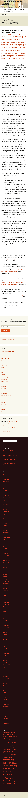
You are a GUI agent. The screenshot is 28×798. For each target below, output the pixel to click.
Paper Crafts (4, 393)
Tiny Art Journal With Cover (9, 450)
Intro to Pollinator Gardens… (9, 453)
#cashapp (12, 36)
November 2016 (6, 660)
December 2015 (6, 683)
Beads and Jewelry (5, 358)
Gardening (3, 374)
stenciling (12, 781)
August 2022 (5, 514)
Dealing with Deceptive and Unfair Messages (12, 31)
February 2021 (6, 553)
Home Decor (4, 384)
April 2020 (5, 574)
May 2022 (5, 518)
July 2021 (5, 541)
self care (13, 775)
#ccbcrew (13, 732)
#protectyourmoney (15, 39)
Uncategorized (4, 409)
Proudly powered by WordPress (8, 795)
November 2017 (6, 632)
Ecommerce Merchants (6, 49)
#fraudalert (17, 36)
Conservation (4, 365)
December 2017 (6, 630)
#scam (9, 41)
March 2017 (5, 651)
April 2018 (5, 620)
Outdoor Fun (4, 391)
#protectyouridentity (6, 39)
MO (15, 757)
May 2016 (5, 671)
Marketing (3, 386)
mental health (5, 754)
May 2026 (5, 474)
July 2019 (5, 595)
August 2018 (5, 611)
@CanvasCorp (12, 739)
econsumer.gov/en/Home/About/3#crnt (11, 259)
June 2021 (5, 544)
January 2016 (6, 681)
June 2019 (5, 597)
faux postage (7, 747)
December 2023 (6, 497)
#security (19, 41)
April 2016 (5, 674)
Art (2, 356)
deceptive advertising (11, 47)
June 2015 (5, 697)
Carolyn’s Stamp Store (7, 340)
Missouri (10, 754)
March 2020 (5, 576)
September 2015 (6, 690)
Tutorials (3, 407)
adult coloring (9, 740)
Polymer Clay (4, 397)
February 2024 (6, 493)
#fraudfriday (23, 36)
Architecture (4, 353)
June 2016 (5, 669)
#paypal (17, 38)
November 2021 (6, 532)
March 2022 (5, 523)
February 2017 (6, 653)
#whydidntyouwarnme (16, 42)
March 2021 (5, 551)
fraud (8, 50)
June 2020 (5, 569)
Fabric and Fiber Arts (6, 370)
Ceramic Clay (4, 363)
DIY (12, 746)
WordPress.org (6, 723)
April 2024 (5, 490)
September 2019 (6, 590)
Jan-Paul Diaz (8, 55)
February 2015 (6, 704)
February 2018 (6, 625)
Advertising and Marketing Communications (11, 44)
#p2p (9, 38)
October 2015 (6, 688)
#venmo (8, 42)
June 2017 (5, 644)
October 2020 (6, 562)
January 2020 (6, 581)
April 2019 (5, 599)
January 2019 (6, 604)
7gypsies (6, 739)
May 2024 (5, 488)
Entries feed (6, 718)
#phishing (22, 38)
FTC (19, 50)
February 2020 (6, 579)
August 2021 (5, 539)
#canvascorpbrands (7, 732)
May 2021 (5, 546)
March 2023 (5, 504)
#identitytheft (4, 38)
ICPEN (2, 52)
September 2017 (6, 637)
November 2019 (6, 586)
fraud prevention (14, 50)
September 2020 (6, 565)
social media (9, 777)
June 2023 (5, 502)
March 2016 (5, 676)
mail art (15, 749)
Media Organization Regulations (8, 56)
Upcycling (3, 411)
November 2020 (6, 560)
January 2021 (6, 555)
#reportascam (4, 41)
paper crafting (8, 759)
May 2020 (5, 572)
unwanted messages (16, 58)
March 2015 (5, 702)
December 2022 (6, 509)
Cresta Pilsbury (19, 45)
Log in (4, 716)
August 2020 (5, 567)
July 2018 (5, 613)
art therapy (5, 742)
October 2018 (6, 609)
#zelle (22, 42)
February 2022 (6, 525)
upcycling (7, 783)
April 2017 (5, 648)
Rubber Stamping (5, 404)
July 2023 (5, 500)
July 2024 (5, 483)
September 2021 (6, 537)
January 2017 (6, 655)
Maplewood (5, 751)
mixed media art (10, 757)
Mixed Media (4, 388)
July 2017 (5, 641)
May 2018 (5, 618)
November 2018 (6, 606)
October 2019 (6, 588)
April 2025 (5, 477)
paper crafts (8, 762)
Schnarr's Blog (8, 768)
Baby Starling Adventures (13, 421)
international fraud (16, 53)
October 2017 (6, 634)
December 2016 (6, 657)
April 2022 (5, 521)
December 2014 (6, 706)
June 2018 (5, 616)
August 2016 (5, 667)
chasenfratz (4, 423)
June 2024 (5, 486)
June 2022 (5, 516)
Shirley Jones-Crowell (6, 430)
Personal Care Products (6, 395)
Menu (2, 14)
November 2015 (6, 685)
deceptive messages (21, 47)
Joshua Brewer (14, 55)
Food (2, 372)
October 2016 (6, 662)
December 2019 (6, 583)
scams (17, 56)
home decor (10, 749)
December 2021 (6, 530)
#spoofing (3, 42)
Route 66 (3, 402)
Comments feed (6, 721)
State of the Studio (12, 427)
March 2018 (5, 623)
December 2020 (6, 558)
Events (3, 367)
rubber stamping (10, 766)
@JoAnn (4, 740)
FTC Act (22, 50)
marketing (9, 751)
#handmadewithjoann (9, 734)
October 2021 (6, 535)
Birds (2, 360)
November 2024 (6, 481)
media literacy (21, 55)
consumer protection (10, 45)
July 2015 (5, 695)
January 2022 (6, 528)
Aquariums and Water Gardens (8, 351)
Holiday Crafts (4, 381)
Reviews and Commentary (7, 400)
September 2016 (6, 664)
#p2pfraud (13, 38)
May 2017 (5, 646)
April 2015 (5, 699)
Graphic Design (4, 377)
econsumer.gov (15, 49)
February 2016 (6, 678)
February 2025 (6, 479)
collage (9, 746)
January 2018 (6, 627)
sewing (4, 777)
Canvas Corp (10, 742)
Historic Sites (4, 379)
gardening (11, 747)
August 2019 (5, 593)
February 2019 (6, 602)
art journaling (14, 740)
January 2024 (6, 495)
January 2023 (6, 507)
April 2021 (5, 548)
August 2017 (5, 639)
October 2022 (6, 511)
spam (21, 56)
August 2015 (5, 692)
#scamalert (14, 41)
